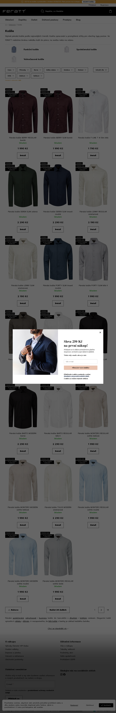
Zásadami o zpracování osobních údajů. (76, 376)
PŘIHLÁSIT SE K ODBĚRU (80, 368)
